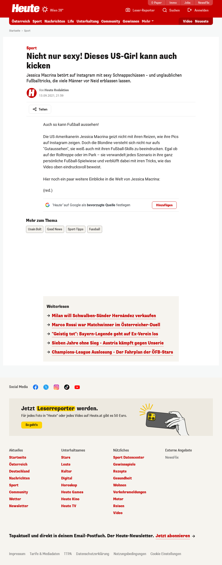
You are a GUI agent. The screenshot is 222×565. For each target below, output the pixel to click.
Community (110, 21)
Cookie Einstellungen (165, 554)
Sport (37, 21)
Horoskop (69, 485)
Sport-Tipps (75, 229)
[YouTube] (77, 387)
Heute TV (68, 506)
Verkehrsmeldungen (129, 492)
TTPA (68, 554)
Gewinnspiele (124, 464)
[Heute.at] (26, 8)
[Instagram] (56, 387)
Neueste (202, 21)
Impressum (17, 554)
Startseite (14, 30)
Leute (65, 464)
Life (71, 21)
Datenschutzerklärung (92, 554)
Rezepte (120, 471)
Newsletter (18, 506)
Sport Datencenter (128, 457)
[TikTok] (66, 387)
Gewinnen (131, 21)
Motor (118, 499)
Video (187, 21)
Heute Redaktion (56, 90)
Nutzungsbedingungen (130, 554)
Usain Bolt (34, 229)
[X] (46, 387)
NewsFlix (172, 457)
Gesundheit (122, 478)
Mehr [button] (146, 21)
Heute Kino (70, 499)
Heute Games (72, 492)
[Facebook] (35, 387)
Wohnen (119, 485)
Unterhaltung (88, 21)
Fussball (94, 229)
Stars (65, 457)
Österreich (21, 21)
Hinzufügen (164, 205)
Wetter (15, 499)
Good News (54, 229)
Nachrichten (19, 478)
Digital (66, 478)
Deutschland (19, 471)
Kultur (66, 471)
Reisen (118, 506)
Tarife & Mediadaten (45, 554)
